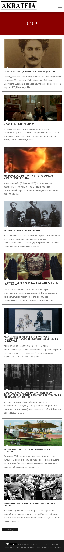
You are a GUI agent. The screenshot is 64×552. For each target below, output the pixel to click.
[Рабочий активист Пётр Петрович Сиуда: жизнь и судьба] (33, 487)
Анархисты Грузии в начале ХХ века (22, 230)
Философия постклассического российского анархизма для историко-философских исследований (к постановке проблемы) (32, 395)
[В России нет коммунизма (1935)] (33, 108)
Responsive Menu (60, 6)
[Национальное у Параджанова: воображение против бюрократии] (33, 266)
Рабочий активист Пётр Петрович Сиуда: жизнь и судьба (29, 504)
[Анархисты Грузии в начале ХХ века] (33, 214)
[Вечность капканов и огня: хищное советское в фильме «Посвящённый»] (33, 160)
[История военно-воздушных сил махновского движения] (33, 433)
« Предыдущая (10, 529)
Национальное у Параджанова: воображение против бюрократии (31, 284)
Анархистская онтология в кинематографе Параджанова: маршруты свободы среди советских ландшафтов (31, 339)
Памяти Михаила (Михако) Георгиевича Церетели (29, 71)
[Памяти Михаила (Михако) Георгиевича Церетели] (33, 53)
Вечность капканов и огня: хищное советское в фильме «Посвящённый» (28, 177)
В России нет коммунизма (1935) (20, 124)
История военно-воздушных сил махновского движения (28, 450)
